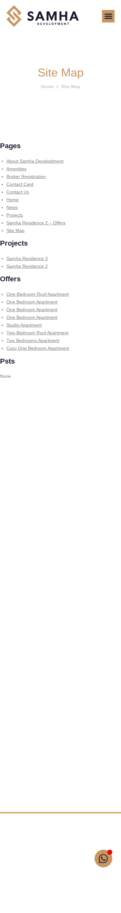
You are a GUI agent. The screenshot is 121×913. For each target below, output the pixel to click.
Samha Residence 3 (27, 258)
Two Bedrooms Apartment (32, 340)
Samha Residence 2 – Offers (36, 222)
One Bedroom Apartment (31, 301)
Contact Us (17, 191)
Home (47, 86)
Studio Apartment (24, 325)
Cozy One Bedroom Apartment (37, 348)
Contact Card (20, 184)
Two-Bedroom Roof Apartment (37, 332)
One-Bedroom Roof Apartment (37, 294)
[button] (108, 16)
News (12, 207)
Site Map (15, 230)
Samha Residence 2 (27, 266)
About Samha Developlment (35, 161)
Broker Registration (26, 176)
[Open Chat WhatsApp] (103, 858)
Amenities (16, 168)
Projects (14, 215)
